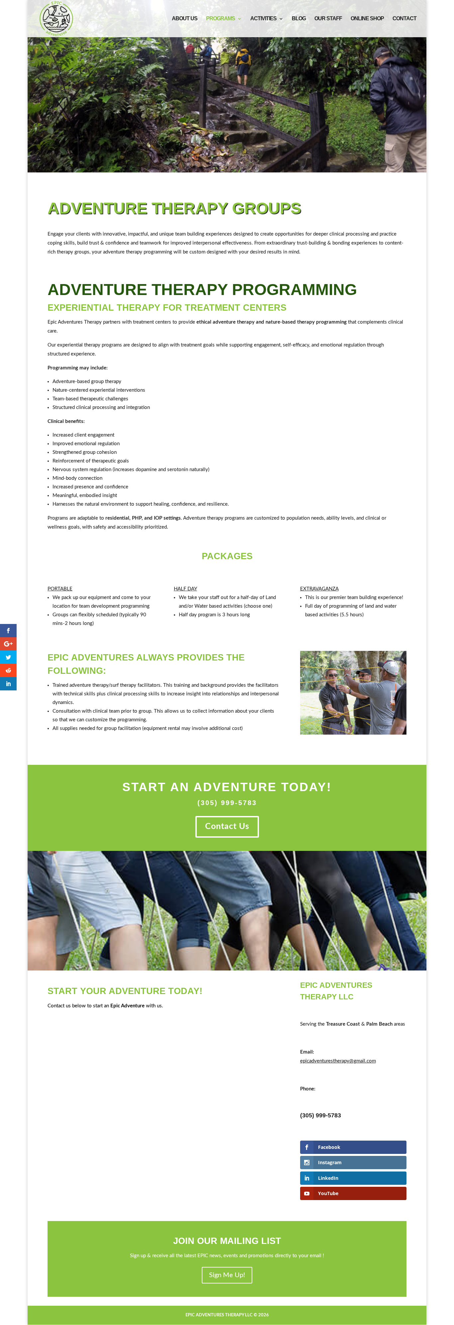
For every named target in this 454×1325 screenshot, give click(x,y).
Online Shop (367, 18)
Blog (299, 18)
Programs (220, 18)
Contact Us (227, 826)
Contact (404, 18)
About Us (184, 18)
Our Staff (328, 18)
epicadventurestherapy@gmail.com (338, 1061)
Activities (263, 18)
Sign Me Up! (227, 1275)
